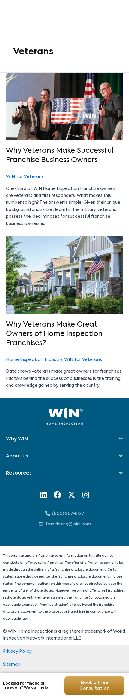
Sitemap (11, 664)
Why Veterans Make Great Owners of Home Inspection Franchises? (54, 334)
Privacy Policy (17, 651)
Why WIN (17, 439)
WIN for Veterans (25, 177)
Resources (19, 473)
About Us (17, 456)
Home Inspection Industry (34, 360)
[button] (64, 439)
